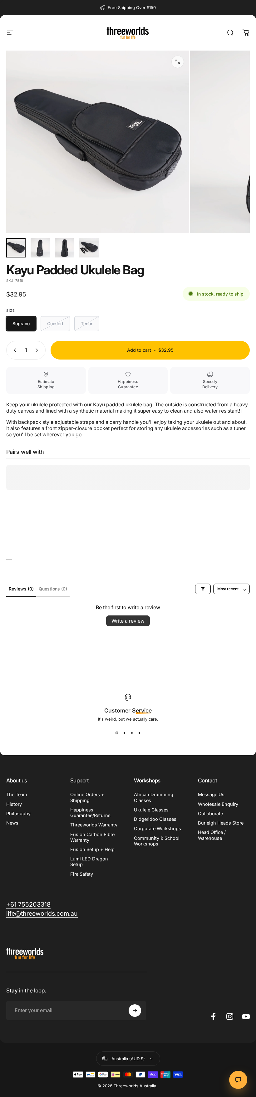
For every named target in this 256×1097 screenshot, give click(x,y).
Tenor (86, 323)
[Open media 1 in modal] (177, 62)
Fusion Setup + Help (92, 849)
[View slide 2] (124, 733)
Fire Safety (81, 874)
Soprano (21, 323)
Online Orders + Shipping (87, 797)
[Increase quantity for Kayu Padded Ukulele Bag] (38, 350)
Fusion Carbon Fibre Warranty (92, 837)
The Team (16, 794)
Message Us (211, 794)
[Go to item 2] (40, 247)
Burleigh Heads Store (221, 823)
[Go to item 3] (64, 247)
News (12, 823)
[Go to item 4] (89, 247)
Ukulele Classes (151, 810)
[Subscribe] (135, 1010)
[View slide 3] (131, 733)
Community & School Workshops (157, 841)
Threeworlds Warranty (93, 825)
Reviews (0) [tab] (21, 588)
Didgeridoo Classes (155, 819)
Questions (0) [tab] (53, 588)
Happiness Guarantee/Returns (90, 812)
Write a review (128, 621)
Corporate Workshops (157, 828)
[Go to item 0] (16, 247)
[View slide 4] (139, 733)
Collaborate (210, 813)
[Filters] (203, 589)
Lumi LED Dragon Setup (89, 861)
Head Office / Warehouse (212, 835)
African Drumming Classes (153, 797)
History (14, 804)
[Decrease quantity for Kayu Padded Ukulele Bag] (14, 350)
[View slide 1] (117, 733)
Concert (55, 323)
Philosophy (18, 813)
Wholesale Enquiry (218, 804)
